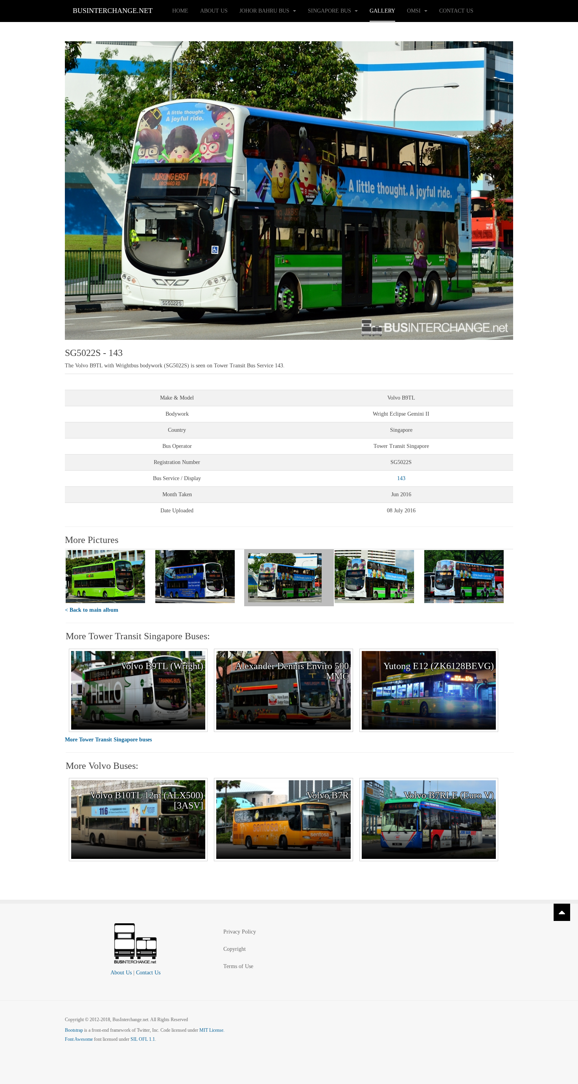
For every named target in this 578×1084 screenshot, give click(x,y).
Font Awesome (79, 1039)
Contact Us (456, 11)
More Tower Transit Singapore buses (108, 740)
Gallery (382, 11)
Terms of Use (238, 966)
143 (401, 478)
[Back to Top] (562, 912)
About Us (214, 11)
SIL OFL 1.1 (143, 1039)
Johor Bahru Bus (265, 11)
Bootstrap (74, 1030)
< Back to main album (91, 610)
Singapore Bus (330, 11)
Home (180, 11)
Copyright (234, 949)
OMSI (414, 11)
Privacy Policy (239, 932)
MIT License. (212, 1030)
